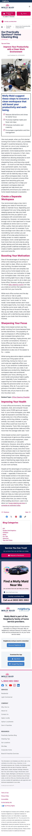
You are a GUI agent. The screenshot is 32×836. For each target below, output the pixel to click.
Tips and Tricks (5, 43)
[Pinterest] (16, 517)
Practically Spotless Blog (9, 735)
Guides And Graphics (9, 530)
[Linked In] (21, 517)
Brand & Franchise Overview (10, 753)
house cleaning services (16, 503)
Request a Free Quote (9, 13)
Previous (6, 512)
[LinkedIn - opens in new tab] (18, 685)
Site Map (4, 746)
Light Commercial (6, 697)
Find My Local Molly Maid (16, 596)
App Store (17, 659)
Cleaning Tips (5, 739)
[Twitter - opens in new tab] (6, 685)
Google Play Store (17, 664)
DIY (4, 528)
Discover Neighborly (14, 645)
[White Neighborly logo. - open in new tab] (5, 1)
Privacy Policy (5, 796)
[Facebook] (7, 517)
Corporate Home (6, 750)
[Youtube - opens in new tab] (10, 685)
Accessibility (4, 799)
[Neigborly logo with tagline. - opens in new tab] (24, 609)
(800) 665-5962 (21, 600)
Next (26, 512)
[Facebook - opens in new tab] (2, 685)
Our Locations (5, 742)
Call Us (25, 13)
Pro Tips (5, 536)
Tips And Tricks (7, 540)
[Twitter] (11, 517)
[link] (25, 517)
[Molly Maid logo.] (8, 610)
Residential (4, 693)
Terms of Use (5, 792)
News (4, 534)
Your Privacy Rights (9, 805)
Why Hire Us (5, 707)
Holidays (5, 532)
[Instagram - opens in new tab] (14, 685)
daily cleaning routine (16, 285)
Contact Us (4, 714)
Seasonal (5, 538)
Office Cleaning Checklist (21, 397)
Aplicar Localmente (7, 721)
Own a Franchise (6, 725)
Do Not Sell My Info (6, 802)
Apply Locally (5, 718)
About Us (4, 711)
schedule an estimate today (10, 505)
